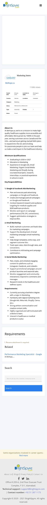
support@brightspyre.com (33, 489)
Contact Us (38, 474)
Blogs (16, 474)
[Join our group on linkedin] (27, 479)
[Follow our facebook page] (19, 479)
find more (23, 455)
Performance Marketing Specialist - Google (23, 354)
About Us (8, 474)
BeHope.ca (10, 83)
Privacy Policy (25, 474)
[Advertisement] (23, 40)
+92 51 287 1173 (33, 492)
